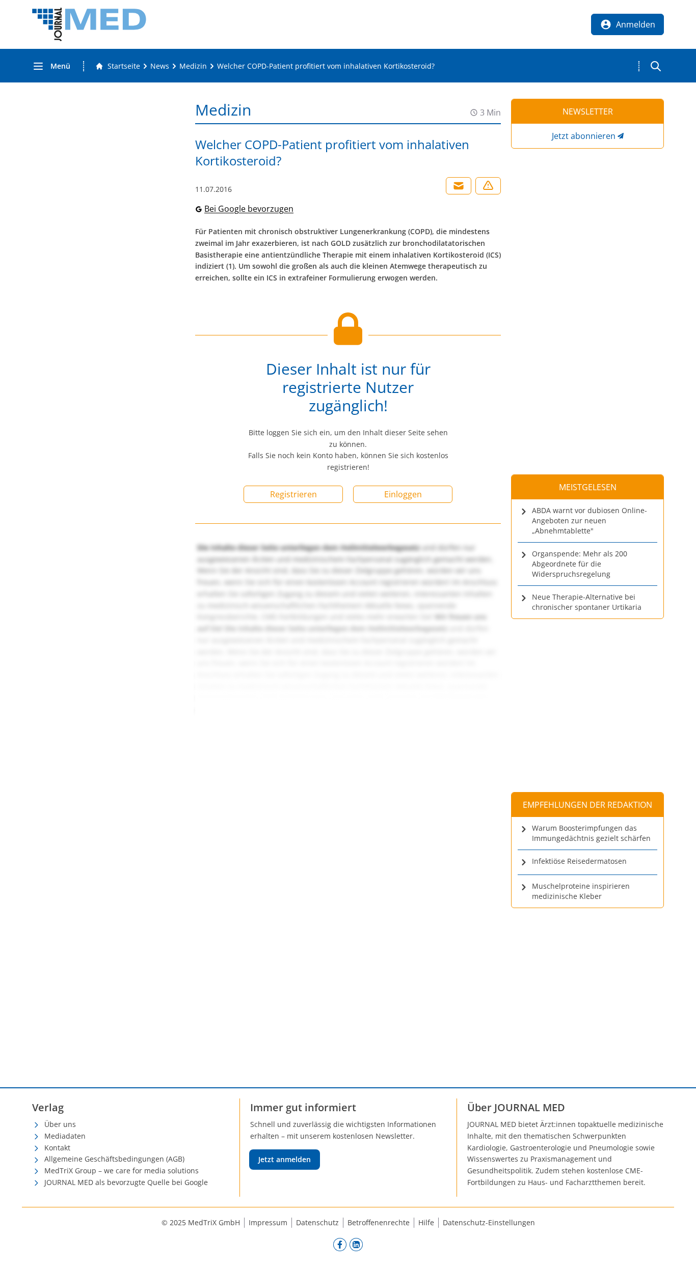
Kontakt (57, 1147)
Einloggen (403, 494)
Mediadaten (65, 1136)
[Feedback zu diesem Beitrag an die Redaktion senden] (488, 185)
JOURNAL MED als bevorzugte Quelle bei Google (126, 1182)
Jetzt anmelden (284, 1159)
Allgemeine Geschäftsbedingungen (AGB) (114, 1159)
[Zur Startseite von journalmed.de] (89, 24)
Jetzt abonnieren (583, 136)
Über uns (60, 1124)
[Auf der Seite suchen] (656, 66)
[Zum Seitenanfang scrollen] (677, 1250)
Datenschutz (317, 1222)
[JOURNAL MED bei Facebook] (340, 1244)
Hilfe (426, 1222)
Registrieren (293, 494)
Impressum (268, 1222)
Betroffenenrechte (378, 1222)
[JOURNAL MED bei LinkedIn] (356, 1244)
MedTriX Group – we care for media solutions (121, 1170)
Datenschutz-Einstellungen (489, 1222)
